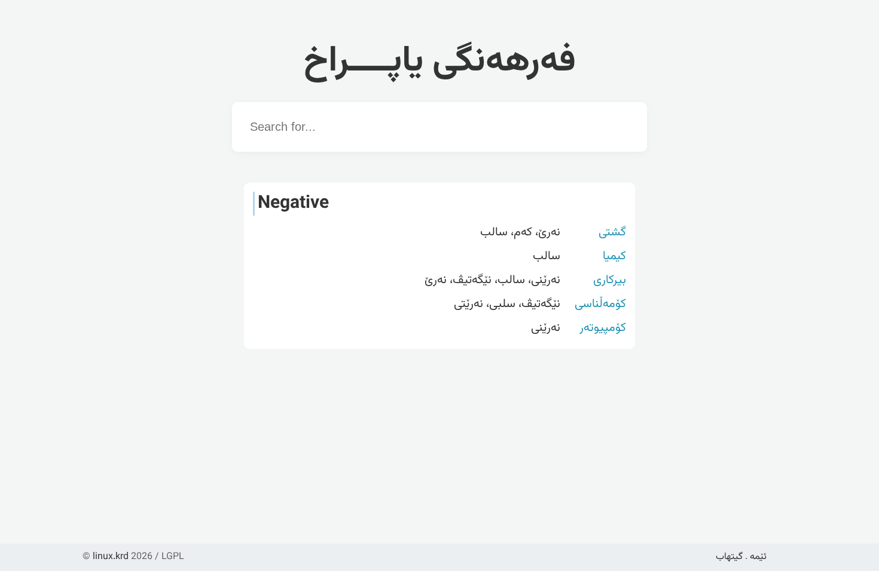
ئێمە (758, 556)
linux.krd (111, 556)
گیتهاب (729, 556)
